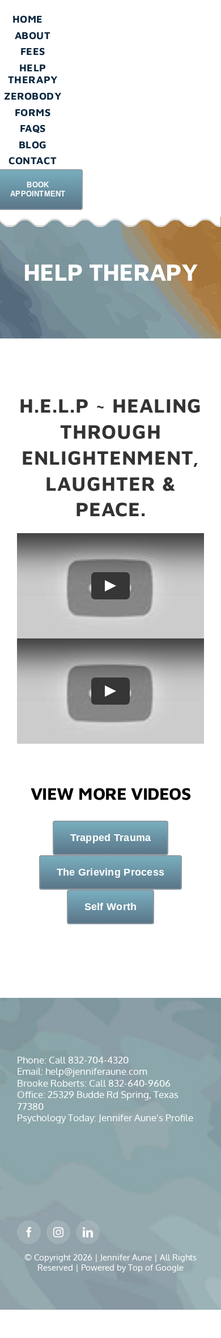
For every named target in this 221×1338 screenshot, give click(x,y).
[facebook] (29, 1232)
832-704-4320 (98, 1060)
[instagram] (58, 1232)
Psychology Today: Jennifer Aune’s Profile (105, 1117)
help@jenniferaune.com (96, 1071)
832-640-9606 (139, 1083)
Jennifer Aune (126, 1257)
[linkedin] (88, 1232)
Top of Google (156, 1267)
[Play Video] (110, 585)
